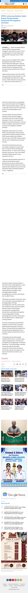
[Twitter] (10, 580)
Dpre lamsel (5, 358)
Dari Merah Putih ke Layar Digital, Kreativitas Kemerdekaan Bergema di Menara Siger (7, 394)
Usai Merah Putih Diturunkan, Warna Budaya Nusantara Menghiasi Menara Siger (6, 380)
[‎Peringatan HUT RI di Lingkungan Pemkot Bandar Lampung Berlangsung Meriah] (21, 401)
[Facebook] (7, 580)
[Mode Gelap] (24, 4)
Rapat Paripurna (11, 25)
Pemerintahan (20, 13)
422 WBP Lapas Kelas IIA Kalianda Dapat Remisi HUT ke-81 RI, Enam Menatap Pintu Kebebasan (20, 394)
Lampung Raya (4, 13)
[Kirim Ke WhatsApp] (26, 364)
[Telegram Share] (23, 364)
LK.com (5, 25)
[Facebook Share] (14, 364)
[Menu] (2, 4)
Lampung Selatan (12, 13)
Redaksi (5, 584)
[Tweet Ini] (17, 364)
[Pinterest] (13, 580)
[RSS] (21, 580)
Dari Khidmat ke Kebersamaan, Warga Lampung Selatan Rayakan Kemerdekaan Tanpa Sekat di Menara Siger (6, 408)
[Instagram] (15, 580)
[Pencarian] (26, 4)
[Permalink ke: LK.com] (2, 25)
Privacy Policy (14, 587)
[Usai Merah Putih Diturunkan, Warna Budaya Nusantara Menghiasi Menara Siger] (7, 373)
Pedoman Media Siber (13, 584)
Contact (10, 585)
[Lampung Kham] (9, 4)
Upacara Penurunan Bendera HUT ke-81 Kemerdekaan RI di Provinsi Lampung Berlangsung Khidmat (20, 380)
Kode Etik (22, 584)
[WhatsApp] (18, 580)
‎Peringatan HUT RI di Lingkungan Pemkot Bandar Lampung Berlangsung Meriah (20, 408)
